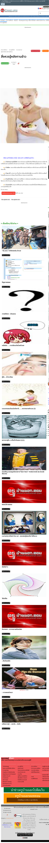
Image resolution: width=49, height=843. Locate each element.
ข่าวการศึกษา (4, 50)
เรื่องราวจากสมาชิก (35, 51)
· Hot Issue (5, 780)
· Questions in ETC (7, 783)
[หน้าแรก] (2, 20)
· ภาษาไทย (19, 774)
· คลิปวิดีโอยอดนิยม (35, 772)
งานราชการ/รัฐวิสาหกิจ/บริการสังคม (11, 51)
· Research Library (7, 782)
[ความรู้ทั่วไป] (3, 22)
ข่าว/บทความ (45, 51)
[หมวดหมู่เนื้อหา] (32, 20)
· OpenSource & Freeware (9, 774)
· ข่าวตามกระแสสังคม (35, 768)
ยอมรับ (3, 4)
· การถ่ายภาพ (5, 778)
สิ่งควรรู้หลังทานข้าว (5, 199)
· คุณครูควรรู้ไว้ (45, 775)
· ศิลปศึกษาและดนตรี (22, 780)
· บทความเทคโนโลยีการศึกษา (8, 768)
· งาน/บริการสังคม (35, 770)
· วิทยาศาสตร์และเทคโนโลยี (23, 770)
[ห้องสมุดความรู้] (23, 20)
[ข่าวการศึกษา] (9, 20)
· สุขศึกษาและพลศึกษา (22, 776)
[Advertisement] (24, 213)
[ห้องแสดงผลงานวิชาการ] (40, 20)
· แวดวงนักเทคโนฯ (6, 785)
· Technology (5, 766)
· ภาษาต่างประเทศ (21, 772)
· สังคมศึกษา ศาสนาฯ (22, 778)
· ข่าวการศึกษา (34, 766)
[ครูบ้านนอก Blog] (16, 20)
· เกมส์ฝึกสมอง (34, 778)
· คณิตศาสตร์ (20, 768)
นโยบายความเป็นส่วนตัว (6, 2)
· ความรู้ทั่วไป (20, 766)
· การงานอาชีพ (20, 782)
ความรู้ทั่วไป (12, 50)
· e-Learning (5, 770)
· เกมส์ (32, 777)
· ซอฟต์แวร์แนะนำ (6, 776)
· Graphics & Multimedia (8, 772)
